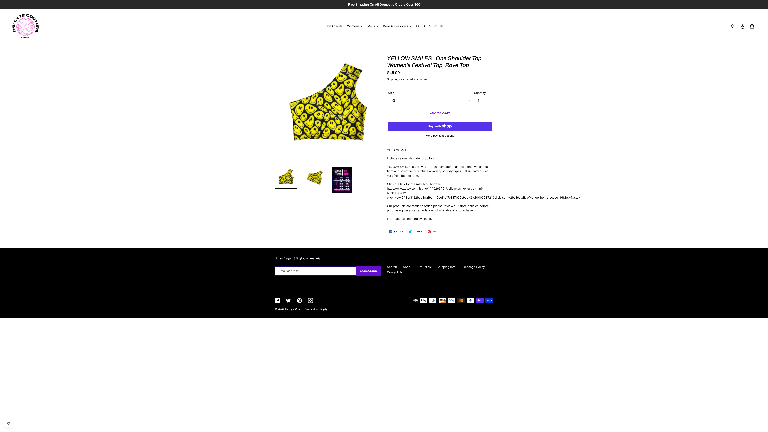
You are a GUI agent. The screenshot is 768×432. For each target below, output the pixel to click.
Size (391, 93)
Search (392, 267)
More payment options (440, 135)
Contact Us (395, 272)
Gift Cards (423, 267)
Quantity (480, 93)
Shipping (393, 79)
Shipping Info (446, 267)
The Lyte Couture (295, 309)
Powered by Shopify (316, 309)
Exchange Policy (473, 267)
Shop (406, 267)
